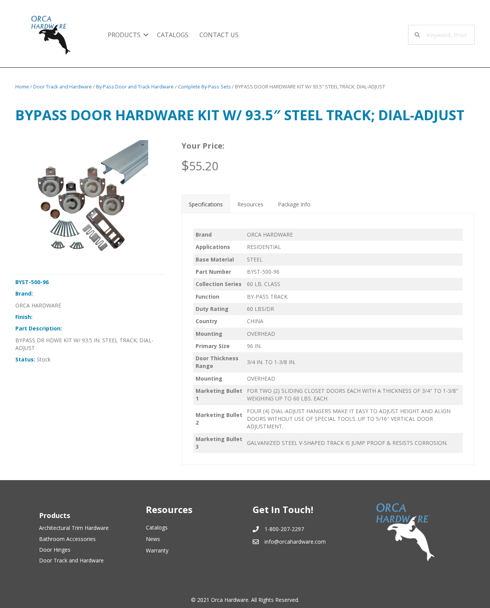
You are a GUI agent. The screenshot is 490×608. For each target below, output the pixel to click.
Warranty (157, 550)
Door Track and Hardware (62, 86)
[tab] (205, 203)
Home (22, 86)
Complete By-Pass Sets (204, 86)
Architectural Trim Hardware (74, 527)
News (153, 539)
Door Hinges (54, 549)
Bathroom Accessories (67, 539)
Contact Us (218, 35)
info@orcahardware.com (295, 541)
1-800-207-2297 (284, 529)
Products (124, 35)
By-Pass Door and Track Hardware (135, 86)
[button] (145, 34)
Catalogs (172, 35)
